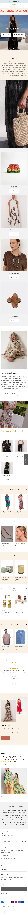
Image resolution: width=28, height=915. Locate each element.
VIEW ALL (14, 320)
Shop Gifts (14, 556)
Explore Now (7, 36)
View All (14, 191)
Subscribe (14, 889)
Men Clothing (14, 624)
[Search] (4, 5)
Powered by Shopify (16, 910)
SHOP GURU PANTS (9, 40)
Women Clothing (14, 490)
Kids (14, 588)
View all (14, 492)
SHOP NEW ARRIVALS (9, 393)
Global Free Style (8, 910)
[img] (14, 663)
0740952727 (5, 855)
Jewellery (14, 522)
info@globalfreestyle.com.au (9, 858)
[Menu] (1, 5)
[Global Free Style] (14, 6)
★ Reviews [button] (26, 459)
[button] (13, 683)
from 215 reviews (14, 665)
